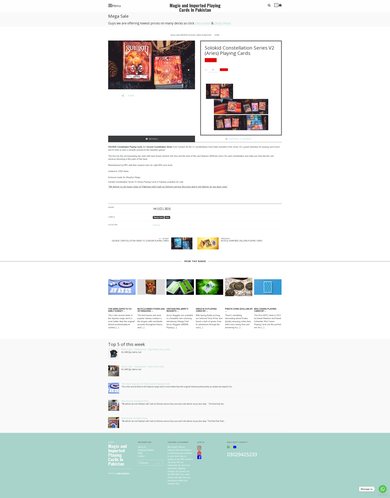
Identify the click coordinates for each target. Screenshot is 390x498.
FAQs (140, 453)
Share (130, 95)
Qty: (206, 69)
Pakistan (156, 225)
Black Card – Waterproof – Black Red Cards (142, 366)
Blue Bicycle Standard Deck (134, 401)
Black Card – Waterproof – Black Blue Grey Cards (145, 349)
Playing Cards (158, 217)
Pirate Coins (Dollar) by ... (239, 309)
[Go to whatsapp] (382, 489)
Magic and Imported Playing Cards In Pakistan (195, 7)
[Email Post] (154, 208)
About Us (142, 447)
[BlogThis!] (160, 208)
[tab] (151, 139)
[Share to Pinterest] (169, 208)
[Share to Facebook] (166, 208)
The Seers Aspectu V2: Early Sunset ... (120, 309)
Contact (141, 456)
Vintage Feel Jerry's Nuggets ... (177, 309)
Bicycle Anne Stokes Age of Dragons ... (151, 309)
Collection (143, 462)
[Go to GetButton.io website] (383, 495)
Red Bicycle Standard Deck (134, 418)
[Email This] (157, 208)
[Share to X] (163, 208)
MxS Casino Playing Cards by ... (265, 309)
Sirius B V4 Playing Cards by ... (206, 309)
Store (216, 35)
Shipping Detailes (146, 450)
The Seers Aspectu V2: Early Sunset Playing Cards (145, 383)
